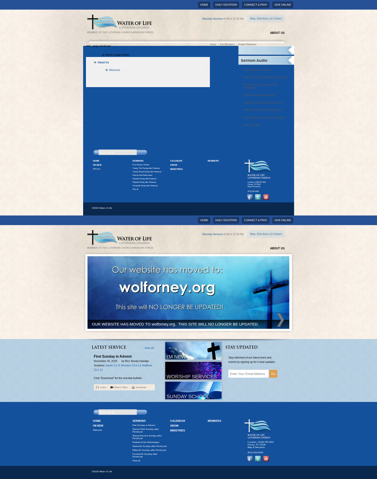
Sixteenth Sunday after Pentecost (263, 102)
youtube (266, 197)
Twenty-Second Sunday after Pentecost (260, 86)
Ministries (176, 169)
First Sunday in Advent (256, 69)
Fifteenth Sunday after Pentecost (262, 110)
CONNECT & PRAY (255, 4)
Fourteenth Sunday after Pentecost (263, 117)
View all (135, 189)
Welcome (114, 70)
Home (204, 4)
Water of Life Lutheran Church (258, 169)
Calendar (176, 161)
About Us (277, 32)
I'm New (97, 165)
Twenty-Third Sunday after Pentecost (265, 77)
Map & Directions (254, 186)
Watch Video (121, 387)
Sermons (138, 161)
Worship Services (212, 18)
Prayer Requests (247, 44)
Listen (103, 387)
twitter (258, 197)
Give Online (282, 4)
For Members (227, 44)
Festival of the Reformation (259, 95)
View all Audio (251, 125)
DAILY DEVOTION (226, 4)
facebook (250, 197)
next (280, 320)
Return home (93, 54)
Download (141, 387)
